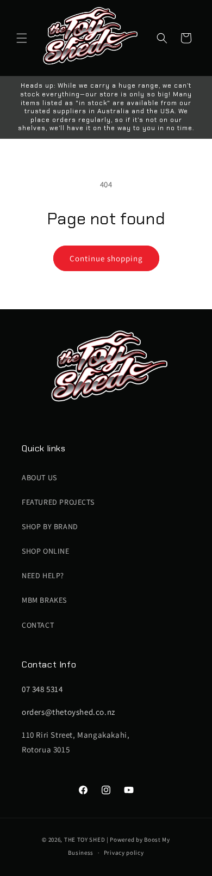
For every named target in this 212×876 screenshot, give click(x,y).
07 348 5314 (42, 689)
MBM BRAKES (44, 600)
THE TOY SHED (84, 839)
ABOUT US (39, 477)
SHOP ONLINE (46, 551)
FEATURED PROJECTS (58, 502)
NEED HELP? (43, 575)
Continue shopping (106, 258)
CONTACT (38, 625)
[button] (22, 38)
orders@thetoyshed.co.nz (68, 712)
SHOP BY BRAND (50, 526)
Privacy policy (124, 852)
